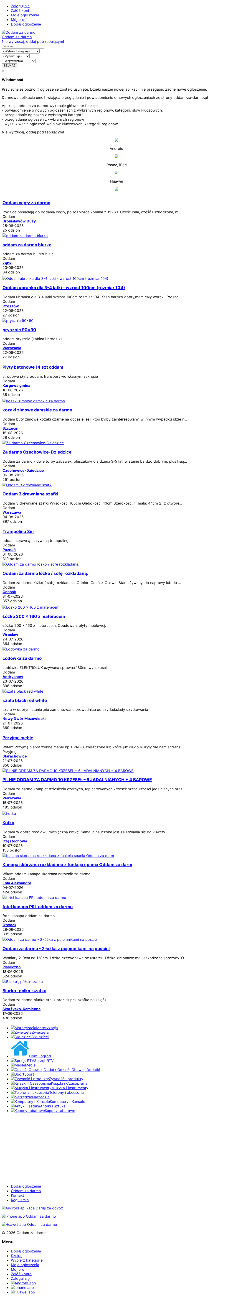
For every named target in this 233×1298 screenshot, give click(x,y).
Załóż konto (21, 10)
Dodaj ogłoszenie (26, 24)
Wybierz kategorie (27, 1260)
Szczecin (10, 428)
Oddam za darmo (26, 1190)
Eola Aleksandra (17, 883)
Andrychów (13, 676)
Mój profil (19, 19)
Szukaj (16, 1255)
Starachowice (15, 756)
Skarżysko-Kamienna (22, 1009)
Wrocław (10, 634)
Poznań (9, 549)
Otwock (9, 925)
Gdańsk (9, 591)
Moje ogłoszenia (25, 15)
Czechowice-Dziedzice (23, 470)
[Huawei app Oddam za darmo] (29, 1224)
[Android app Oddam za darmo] (32, 1208)
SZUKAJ (9, 65)
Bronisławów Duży (19, 221)
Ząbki (7, 263)
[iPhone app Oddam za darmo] (29, 1216)
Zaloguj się (20, 6)
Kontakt (17, 1195)
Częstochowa (15, 841)
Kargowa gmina (16, 385)
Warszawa (12, 348)
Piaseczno (12, 967)
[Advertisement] (116, 1148)
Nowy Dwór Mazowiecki (24, 718)
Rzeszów (11, 306)
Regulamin (20, 1200)
